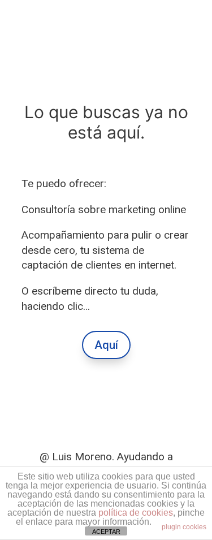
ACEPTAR (106, 531)
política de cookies (135, 512)
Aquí (106, 345)
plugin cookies (184, 527)
